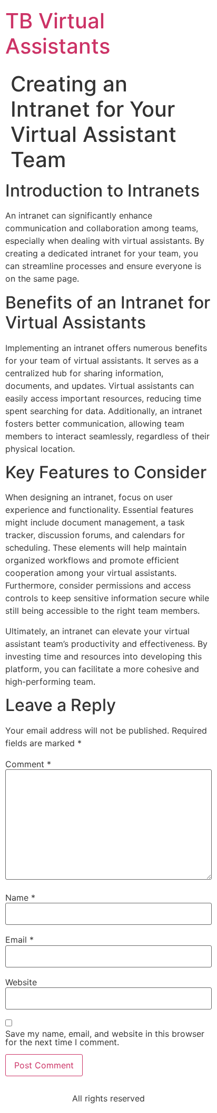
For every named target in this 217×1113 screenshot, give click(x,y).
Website (21, 982)
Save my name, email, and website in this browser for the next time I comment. (104, 1037)
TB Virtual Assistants (57, 33)
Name (20, 897)
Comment (28, 764)
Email (19, 939)
